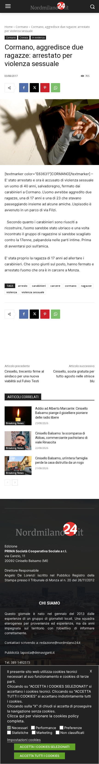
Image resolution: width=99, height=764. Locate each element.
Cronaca (24, 37)
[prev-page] (7, 483)
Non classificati (72, 733)
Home (9, 27)
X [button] (91, 671)
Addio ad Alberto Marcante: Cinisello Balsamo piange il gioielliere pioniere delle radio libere (61, 413)
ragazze (86, 285)
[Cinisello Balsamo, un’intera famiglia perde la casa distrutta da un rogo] (18, 465)
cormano (70, 285)
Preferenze (73, 728)
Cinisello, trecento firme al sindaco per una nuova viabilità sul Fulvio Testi (24, 376)
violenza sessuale (33, 292)
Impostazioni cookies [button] (24, 740)
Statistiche (20, 733)
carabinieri (39, 285)
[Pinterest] (45, 87)
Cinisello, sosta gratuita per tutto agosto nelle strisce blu (73, 376)
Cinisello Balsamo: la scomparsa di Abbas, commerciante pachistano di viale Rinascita (61, 437)
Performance (46, 728)
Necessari (20, 728)
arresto (22, 285)
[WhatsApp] (55, 87)
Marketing (44, 733)
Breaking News (15, 423)
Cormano (22, 27)
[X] (34, 87)
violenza (11, 292)
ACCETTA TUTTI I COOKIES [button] (39, 756)
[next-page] (15, 483)
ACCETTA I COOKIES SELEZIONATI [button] (45, 747)
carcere (55, 285)
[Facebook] (23, 87)
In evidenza (38, 37)
